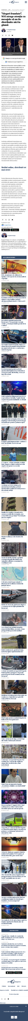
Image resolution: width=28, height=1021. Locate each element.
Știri (9, 9)
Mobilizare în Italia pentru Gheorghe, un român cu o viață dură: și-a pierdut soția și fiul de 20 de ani (14, 696)
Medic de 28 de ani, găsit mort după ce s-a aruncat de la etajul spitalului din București (13, 606)
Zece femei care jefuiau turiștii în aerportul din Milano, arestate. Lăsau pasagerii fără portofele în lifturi (13, 629)
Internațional (11, 986)
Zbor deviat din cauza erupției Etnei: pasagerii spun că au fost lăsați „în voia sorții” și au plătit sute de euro (13, 876)
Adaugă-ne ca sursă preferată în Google (15, 58)
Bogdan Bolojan (12, 29)
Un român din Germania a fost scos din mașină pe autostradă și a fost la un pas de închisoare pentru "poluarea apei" (13, 420)
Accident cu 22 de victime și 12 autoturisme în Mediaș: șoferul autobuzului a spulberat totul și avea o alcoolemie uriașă (13, 487)
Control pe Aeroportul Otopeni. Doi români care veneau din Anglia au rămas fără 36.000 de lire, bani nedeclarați (12, 762)
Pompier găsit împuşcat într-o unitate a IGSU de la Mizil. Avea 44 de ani (13, 442)
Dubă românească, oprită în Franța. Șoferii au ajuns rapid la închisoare (12, 650)
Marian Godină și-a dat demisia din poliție (12, 537)
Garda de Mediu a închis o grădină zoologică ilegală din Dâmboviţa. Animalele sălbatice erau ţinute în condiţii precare (12, 560)
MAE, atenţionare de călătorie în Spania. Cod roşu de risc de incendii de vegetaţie (13, 276)
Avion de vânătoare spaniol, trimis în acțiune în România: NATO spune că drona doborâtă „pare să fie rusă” (13, 853)
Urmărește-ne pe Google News (15, 62)
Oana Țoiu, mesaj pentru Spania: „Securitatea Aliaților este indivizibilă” (13, 785)
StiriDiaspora (4, 9)
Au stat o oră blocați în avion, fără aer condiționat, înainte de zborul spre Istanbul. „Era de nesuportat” (13, 899)
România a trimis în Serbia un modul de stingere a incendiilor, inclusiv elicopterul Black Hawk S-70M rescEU (13, 299)
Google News (7, 225)
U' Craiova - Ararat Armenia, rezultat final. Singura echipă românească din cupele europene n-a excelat (13, 464)
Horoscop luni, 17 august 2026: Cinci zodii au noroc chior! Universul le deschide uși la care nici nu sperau (12, 806)
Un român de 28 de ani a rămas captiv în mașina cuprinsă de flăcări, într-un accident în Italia (14, 921)
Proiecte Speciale (14, 994)
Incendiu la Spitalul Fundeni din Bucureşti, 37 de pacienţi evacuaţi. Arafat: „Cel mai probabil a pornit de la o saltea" (13, 322)
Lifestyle (24, 986)
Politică (4, 986)
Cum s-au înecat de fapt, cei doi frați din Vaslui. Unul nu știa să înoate (12, 739)
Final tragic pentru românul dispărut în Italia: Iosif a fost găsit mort (13, 718)
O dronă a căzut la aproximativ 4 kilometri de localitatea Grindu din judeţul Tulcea (12, 583)
